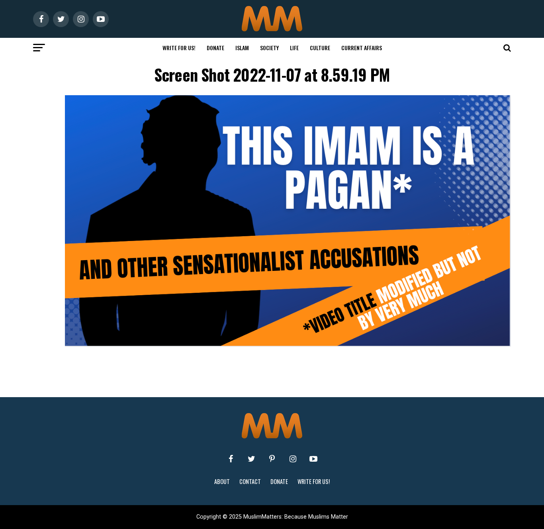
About (222, 481)
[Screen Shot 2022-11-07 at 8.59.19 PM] (288, 344)
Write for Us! (179, 47)
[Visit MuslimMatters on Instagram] (293, 459)
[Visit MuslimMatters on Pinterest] (272, 459)
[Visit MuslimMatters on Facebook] (231, 459)
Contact (250, 481)
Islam (242, 47)
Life (294, 47)
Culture (320, 47)
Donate (215, 47)
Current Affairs (361, 47)
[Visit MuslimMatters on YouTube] (313, 459)
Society (269, 47)
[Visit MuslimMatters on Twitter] (251, 459)
